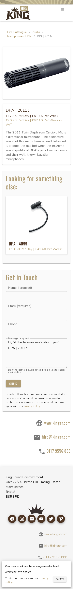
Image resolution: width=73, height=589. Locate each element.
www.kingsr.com (57, 423)
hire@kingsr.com (56, 437)
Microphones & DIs (19, 36)
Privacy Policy (32, 406)
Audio (36, 32)
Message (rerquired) (19, 338)
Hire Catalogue (17, 32)
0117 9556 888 (58, 451)
